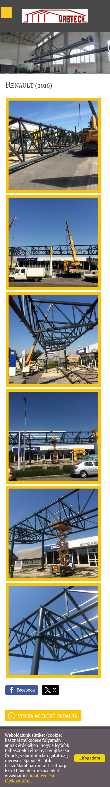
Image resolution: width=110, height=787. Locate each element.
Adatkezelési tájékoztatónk (29, 778)
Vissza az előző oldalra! (48, 716)
